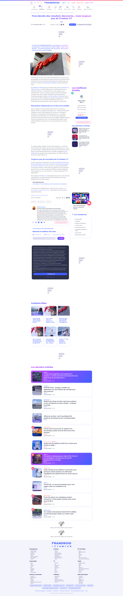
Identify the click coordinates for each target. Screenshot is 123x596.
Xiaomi (32, 558)
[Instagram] (55, 546)
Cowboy (80, 576)
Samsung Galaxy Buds (84, 568)
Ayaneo (56, 552)
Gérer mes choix (50, 276)
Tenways (81, 582)
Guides (74, 2)
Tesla (32, 571)
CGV (86, 591)
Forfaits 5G (77, 221)
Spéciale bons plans (59, 234)
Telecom (37, 12)
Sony (56, 568)
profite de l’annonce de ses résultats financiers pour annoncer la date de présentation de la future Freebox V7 (50, 164)
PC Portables (81, 549)
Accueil (32, 12)
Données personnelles (77, 591)
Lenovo (80, 554)
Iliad (49, 201)
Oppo (32, 555)
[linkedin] (38, 222)
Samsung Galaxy (34, 556)
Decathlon (81, 577)
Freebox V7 (42, 175)
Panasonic (57, 565)
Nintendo (57, 555)
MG (31, 567)
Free (34, 201)
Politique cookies (40, 271)
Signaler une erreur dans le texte (39, 195)
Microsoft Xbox (58, 554)
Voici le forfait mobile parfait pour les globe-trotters (37, 320)
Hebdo (48, 234)
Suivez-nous (72, 24)
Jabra (80, 565)
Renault (32, 569)
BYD (32, 564)
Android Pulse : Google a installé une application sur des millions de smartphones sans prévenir (59, 389)
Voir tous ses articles (60, 222)
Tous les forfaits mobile (83, 122)
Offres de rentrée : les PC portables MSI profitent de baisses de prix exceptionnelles (59, 417)
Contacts (55, 591)
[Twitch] (65, 546)
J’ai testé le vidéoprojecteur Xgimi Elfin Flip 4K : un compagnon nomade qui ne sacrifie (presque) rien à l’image (61, 458)
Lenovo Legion (58, 553)
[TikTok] (68, 546)
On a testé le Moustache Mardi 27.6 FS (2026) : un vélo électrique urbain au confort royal (60, 513)
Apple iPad (57, 576)
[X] (52, 546)
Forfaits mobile (78, 225)
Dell (80, 553)
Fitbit (32, 578)
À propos (49, 591)
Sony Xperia (33, 557)
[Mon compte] (41, 2)
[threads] (44, 222)
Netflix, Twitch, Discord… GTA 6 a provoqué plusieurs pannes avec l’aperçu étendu (84, 130)
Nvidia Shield (57, 556)
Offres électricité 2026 (80, 234)
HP (79, 556)
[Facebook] (58, 546)
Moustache (81, 579)
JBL (79, 566)
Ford (32, 566)
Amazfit (32, 576)
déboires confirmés (39, 87)
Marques (41, 201)
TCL (55, 569)
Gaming (56, 549)
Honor (80, 555)
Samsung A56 (78, 219)
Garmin (32, 579)
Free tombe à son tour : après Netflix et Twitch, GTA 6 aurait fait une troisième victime (84, 143)
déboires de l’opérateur (51, 83)
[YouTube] (63, 546)
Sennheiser (81, 569)
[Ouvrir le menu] (31, 3)
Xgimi (56, 571)
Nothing (80, 567)
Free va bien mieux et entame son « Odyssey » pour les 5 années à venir (50, 320)
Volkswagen (33, 572)
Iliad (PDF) (37, 197)
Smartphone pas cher (80, 227)
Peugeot (32, 568)
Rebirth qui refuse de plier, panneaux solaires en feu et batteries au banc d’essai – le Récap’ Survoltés (60, 403)
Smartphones (33, 549)
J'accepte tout (51, 274)
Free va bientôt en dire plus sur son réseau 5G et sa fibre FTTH (37, 341)
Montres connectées (35, 574)
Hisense (56, 563)
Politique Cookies (65, 591)
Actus (64, 2)
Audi (32, 563)
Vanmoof (81, 583)
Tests (68, 2)
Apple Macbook (82, 552)
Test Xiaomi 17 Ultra (80, 585)
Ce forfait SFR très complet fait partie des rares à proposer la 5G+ (84, 137)
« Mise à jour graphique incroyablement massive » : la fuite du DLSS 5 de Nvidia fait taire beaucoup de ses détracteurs (61, 376)
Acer (80, 550)
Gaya (80, 578)
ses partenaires (42, 266)
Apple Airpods (82, 563)
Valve (56, 558)
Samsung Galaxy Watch (36, 582)
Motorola (33, 554)
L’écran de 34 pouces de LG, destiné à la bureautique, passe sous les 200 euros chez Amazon (59, 430)
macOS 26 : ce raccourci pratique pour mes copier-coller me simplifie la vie (59, 485)
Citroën (32, 565)
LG (55, 564)
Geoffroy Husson (41, 207)
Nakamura (81, 580)
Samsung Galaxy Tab (59, 580)
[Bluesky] (71, 546)
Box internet (78, 232)
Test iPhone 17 (70, 585)
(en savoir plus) (59, 261)
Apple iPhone (34, 550)
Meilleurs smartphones (80, 223)
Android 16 (90, 585)
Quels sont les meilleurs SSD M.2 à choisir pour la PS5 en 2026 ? (60, 444)
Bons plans (80, 2)
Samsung (57, 567)
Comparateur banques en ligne (50, 588)
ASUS (56, 550)
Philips (56, 566)
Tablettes (56, 574)
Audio (79, 561)
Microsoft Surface (83, 557)
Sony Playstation (58, 557)
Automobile (33, 561)
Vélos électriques (83, 574)
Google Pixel (33, 552)
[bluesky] (41, 222)
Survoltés (46, 399)
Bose (80, 564)
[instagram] (36, 222)
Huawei (32, 553)
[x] (33, 222)
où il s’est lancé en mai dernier (56, 96)
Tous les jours (37, 234)
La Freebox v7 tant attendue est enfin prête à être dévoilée (50, 184)
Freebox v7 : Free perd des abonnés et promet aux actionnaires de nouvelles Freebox (63, 341)
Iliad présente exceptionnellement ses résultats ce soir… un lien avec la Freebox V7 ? (50, 341)
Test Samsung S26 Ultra (74, 588)
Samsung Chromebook (84, 558)
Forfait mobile (89, 2)
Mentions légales (40, 591)
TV (54, 561)
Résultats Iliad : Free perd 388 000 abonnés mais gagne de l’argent (63, 320)
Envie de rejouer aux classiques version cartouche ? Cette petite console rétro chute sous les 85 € (60, 499)
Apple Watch (33, 577)
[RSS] (60, 546)
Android (46, 386)
